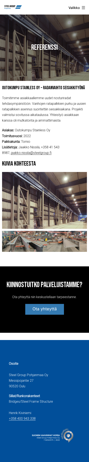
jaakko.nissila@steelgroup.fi (31, 153)
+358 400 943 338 (22, 419)
